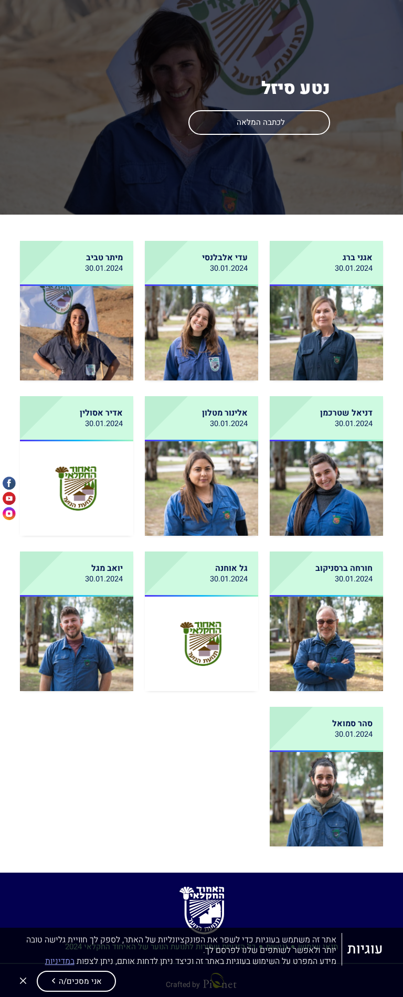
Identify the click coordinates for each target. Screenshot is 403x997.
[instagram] (9, 514)
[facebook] (9, 483)
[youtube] (9, 498)
